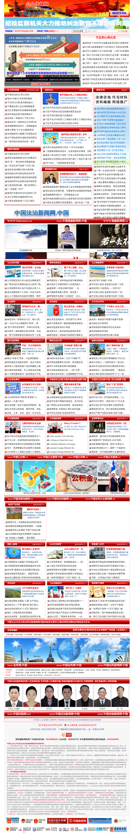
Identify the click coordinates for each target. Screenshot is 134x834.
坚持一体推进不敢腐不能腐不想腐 (107, 319)
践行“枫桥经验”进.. (115, 345)
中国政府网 (68, 670)
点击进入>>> (53, 31)
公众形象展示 (56, 583)
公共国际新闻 (55, 418)
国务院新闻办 (115, 670)
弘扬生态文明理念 (99, 323)
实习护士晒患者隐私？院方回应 (111, 124)
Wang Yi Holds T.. (72, 423)
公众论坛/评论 (98, 301)
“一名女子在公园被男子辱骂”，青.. (23, 323)
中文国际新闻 (13, 418)
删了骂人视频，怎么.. (74, 267)
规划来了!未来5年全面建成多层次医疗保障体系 (107, 43)
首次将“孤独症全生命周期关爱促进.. (23, 570)
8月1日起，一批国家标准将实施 (60, 163)
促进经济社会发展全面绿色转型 (22, 181)
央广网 (44, 673)
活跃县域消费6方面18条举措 (20, 169)
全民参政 (53, 301)
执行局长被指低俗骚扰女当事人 (111, 131)
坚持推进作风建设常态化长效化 (106, 327)
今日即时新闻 (13, 90)
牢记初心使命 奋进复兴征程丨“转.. (107, 292)
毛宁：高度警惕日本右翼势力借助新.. (24, 448)
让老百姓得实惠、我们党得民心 (22, 185)
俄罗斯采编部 (105, 634)
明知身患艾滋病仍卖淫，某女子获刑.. (24, 362)
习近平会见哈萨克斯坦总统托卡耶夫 (62, 123)
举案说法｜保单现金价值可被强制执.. (66, 280)
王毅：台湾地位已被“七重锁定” (106, 577)
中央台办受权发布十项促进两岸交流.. (108, 570)
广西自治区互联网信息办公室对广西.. (24, 284)
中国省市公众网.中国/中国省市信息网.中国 (67, 379)
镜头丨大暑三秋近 (15, 401)
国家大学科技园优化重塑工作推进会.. (66, 574)
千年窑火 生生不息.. (115, 306)
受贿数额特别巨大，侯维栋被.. (74, 174)
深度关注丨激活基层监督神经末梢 (65, 331)
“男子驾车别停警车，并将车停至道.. (23, 327)
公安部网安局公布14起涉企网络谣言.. (24, 280)
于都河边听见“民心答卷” (18, 95)
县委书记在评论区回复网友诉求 (111, 215)
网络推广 (125, 90)
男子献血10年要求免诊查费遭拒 (111, 192)
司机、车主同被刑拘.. (32, 345)
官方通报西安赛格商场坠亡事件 (111, 127)
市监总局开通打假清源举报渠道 (111, 188)
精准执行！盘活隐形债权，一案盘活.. (108, 370)
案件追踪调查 (13, 340)
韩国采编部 (75, 634)
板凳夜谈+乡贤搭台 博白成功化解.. (65, 409)
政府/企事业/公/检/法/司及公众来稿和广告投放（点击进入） (100, 630)
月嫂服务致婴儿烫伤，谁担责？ (64, 292)
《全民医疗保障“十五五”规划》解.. (107, 609)
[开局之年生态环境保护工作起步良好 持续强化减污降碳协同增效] (67, 26)
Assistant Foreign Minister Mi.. (62, 448)
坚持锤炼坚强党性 (99, 331)
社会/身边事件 (13, 379)
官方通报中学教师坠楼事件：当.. (111, 184)
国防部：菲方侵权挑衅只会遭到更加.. (108, 452)
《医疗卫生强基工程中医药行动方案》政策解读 (107, 55)
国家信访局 (19, 673)
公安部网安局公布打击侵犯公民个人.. (24, 288)
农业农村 (11, 583)
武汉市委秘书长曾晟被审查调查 (22, 110)
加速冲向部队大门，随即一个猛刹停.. (108, 448)
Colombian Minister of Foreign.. (62, 444)
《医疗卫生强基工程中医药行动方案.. (108, 616)
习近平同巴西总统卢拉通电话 (58, 115)
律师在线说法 (55, 262)
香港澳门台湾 (98, 544)
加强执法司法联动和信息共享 (21, 173)
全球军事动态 (98, 418)
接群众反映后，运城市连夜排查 (111, 172)
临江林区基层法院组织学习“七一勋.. (108, 374)
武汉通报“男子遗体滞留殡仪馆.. (111, 116)
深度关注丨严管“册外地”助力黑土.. (23, 605)
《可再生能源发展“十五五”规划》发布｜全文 (106, 59)
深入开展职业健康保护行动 (20, 197)
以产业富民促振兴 (30, 588)
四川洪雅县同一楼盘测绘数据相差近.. (66, 323)
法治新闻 (11, 301)
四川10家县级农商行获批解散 (62, 366)
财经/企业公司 (55, 340)
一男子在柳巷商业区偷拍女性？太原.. (24, 335)
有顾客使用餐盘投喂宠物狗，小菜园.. (25, 526)
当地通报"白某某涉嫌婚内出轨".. (112, 135)
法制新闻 (49, 129)
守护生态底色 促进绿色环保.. (62, 413)
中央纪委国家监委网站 (32, 670)
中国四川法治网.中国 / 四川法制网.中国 (109, 379)
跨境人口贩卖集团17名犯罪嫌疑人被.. (24, 366)
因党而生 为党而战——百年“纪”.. (106, 288)
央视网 (38, 673)
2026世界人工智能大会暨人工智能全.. (24, 452)
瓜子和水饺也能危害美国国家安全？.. (24, 436)
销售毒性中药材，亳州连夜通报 (111, 158)
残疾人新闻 (12, 544)
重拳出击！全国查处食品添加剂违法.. (25, 522)
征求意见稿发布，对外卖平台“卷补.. (66, 319)
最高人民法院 (46, 670)
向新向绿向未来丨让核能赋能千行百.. (66, 374)
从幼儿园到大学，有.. (74, 549)
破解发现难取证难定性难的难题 (22, 177)
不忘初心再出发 (106, 37)
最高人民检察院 (57, 670)
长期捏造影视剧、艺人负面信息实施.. (24, 370)
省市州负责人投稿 (32, 90)
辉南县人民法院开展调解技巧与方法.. (108, 358)
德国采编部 (65, 634)
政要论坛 (49, 90)
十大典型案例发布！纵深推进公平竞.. (24, 374)
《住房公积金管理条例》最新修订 (33, 493)
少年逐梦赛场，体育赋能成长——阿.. (66, 562)
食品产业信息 (14, 504)
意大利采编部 (94, 634)
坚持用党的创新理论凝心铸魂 (105, 335)
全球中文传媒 (25, 7)
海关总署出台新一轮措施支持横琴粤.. (108, 574)
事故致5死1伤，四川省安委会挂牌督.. (108, 409)
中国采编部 (10, 634)
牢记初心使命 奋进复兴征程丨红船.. (107, 296)
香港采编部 (19, 634)
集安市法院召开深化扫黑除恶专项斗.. (108, 366)
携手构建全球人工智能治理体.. (74, 95)
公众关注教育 (55, 544)
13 (70, 76)
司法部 (98, 670)
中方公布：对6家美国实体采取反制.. (24, 440)
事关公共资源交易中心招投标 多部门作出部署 (106, 71)
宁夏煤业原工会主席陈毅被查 (21, 106)
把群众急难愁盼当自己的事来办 (22, 158)
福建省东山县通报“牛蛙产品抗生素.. (24, 530)
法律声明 (53, 720)
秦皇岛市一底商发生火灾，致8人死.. (24, 319)
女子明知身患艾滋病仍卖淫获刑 (22, 138)
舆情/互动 (100, 90)
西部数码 (81, 673)
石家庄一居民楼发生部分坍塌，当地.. (24, 331)
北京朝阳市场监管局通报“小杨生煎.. (24, 534)
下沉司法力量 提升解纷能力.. (20, 102)
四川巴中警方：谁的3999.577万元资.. (108, 401)
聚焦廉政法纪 (51, 169)
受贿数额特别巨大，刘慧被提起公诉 (62, 195)
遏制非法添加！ (34, 509)
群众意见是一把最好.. (74, 306)
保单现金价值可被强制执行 (19, 114)
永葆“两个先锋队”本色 (101, 280)
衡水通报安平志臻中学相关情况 (111, 146)
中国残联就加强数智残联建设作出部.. (24, 566)
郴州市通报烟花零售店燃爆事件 (111, 203)
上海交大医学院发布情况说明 (62, 566)
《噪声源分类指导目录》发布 (21, 141)
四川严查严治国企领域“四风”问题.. (107, 413)
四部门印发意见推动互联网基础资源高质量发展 (107, 79)
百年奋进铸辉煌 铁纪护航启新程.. (65, 605)
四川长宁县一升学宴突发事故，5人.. (108, 397)
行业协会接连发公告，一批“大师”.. (65, 370)
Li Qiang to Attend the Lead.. (61, 440)
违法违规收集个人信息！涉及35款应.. (24, 292)
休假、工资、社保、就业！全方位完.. (24, 413)
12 (66, 76)
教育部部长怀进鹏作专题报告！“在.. (66, 570)
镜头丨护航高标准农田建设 (19, 612)
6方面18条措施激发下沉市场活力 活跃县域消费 (106, 47)
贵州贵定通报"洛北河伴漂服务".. (112, 143)
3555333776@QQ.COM (23, 31)
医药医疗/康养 (98, 583)
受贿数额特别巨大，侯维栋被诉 (22, 126)
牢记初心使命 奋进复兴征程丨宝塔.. (107, 284)
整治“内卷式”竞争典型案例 (19, 98)
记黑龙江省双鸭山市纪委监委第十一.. (67, 601)
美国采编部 (38, 634)
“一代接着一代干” (15, 189)
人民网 (26, 673)
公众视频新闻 (98, 262)
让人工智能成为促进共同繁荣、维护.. (24, 296)
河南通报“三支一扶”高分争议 (110, 150)
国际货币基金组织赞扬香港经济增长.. (108, 562)
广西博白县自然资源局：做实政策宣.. (66, 405)
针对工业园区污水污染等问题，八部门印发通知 (107, 51)
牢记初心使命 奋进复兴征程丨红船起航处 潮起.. (73, 80)
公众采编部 (45, 720)
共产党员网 (19, 670)
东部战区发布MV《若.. (116, 423)
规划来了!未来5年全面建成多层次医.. (108, 601)
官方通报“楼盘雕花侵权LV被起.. (112, 161)
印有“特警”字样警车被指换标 (110, 120)
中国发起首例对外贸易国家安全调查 (24, 444)
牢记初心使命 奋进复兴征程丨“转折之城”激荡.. (36, 80)
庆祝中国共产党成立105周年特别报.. (66, 612)
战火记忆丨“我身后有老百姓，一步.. (66, 616)
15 (77, 76)
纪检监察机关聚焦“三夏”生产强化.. (23, 601)
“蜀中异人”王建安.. (74, 588)
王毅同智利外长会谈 (31, 423)
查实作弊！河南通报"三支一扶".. (112, 139)
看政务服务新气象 (72, 384)
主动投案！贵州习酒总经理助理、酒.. (24, 405)
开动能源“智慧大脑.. (73, 345)
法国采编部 (84, 634)
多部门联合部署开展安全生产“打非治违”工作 (106, 83)
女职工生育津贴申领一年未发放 (111, 168)
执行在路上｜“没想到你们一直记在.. (108, 362)
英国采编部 (56, 634)
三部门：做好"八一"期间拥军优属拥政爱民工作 (107, 63)
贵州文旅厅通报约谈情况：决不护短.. (66, 401)
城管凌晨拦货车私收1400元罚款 (111, 112)
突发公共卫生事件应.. (116, 588)
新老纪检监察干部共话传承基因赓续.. (67, 609)
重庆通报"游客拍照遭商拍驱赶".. (112, 109)
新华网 (32, 673)
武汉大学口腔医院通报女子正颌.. (112, 154)
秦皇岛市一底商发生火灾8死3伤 (22, 122)
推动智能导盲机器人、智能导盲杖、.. (24, 574)
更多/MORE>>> (84, 90)
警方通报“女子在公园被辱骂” (20, 130)
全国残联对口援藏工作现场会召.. (22, 134)
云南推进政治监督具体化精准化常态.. (66, 397)
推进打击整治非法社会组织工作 (22, 193)
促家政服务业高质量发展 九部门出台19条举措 (106, 67)
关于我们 (36, 720)
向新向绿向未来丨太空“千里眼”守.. (65, 358)
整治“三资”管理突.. (115, 384)
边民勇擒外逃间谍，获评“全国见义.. (108, 444)
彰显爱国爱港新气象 (115, 549)
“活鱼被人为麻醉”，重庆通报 (21, 538)
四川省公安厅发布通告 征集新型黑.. (107, 405)
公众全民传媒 (13, 262)
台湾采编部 (28, 634)
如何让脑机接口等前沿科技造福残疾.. (24, 577)
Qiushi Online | (21, 675)
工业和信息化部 (78, 670)
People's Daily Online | (35, 675)
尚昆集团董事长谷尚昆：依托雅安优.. (66, 362)
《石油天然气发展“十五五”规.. (21, 166)
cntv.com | (57, 675)
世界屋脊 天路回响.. (115, 267)
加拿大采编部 (116, 634)
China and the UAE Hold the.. (61, 436)
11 (63, 76)
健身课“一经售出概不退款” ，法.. (64, 288)
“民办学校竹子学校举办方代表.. (110, 180)
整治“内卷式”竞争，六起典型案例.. (23, 358)
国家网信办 (106, 670)
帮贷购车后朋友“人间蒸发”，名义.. (65, 296)
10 (59, 76)
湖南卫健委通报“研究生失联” (109, 211)
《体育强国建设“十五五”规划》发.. (65, 577)
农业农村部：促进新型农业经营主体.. (24, 616)
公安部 (87, 670)
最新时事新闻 (13, 149)
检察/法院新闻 (98, 340)
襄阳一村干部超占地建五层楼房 (111, 195)
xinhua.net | (48, 675)
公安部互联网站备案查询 (68, 673)
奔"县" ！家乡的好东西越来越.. (21, 162)
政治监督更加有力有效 (59, 327)
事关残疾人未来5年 (31, 549)
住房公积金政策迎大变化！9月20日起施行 (64, 147)
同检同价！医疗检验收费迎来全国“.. (108, 612)
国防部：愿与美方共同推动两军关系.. (108, 436)
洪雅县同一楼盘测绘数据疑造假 (111, 176)
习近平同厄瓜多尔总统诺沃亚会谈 (61, 108)
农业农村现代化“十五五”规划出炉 (22, 609)
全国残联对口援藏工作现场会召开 (22, 562)
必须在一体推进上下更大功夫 (21, 118)
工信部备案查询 (53, 673)
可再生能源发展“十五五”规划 (20, 201)
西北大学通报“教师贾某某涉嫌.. (110, 199)
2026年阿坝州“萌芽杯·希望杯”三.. (22, 397)
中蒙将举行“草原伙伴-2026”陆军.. (106, 440)
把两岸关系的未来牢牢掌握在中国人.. (108, 566)
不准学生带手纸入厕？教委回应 (111, 207)
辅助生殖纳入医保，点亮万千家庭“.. (108, 605)
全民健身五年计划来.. (32, 384)
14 (73, 76)
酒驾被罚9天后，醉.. (31, 306)
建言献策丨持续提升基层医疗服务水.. (66, 335)
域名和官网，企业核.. (32, 267)
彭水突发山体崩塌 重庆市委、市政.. (24, 409)
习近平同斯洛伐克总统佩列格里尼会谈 (63, 111)
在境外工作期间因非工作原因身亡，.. (66, 284)
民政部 (92, 670)
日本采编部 (47, 634)
